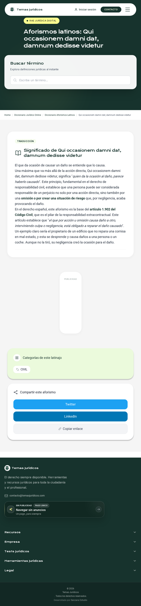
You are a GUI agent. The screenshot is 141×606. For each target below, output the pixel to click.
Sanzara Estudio (79, 600)
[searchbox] (70, 80)
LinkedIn (70, 416)
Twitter (70, 404)
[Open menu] (128, 10)
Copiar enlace (73, 429)
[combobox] (70, 80)
